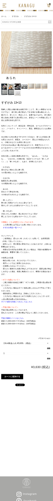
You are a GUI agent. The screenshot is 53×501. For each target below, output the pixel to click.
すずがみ (15, 16)
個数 (48, 348)
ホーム (3, 16)
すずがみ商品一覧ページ (12, 228)
